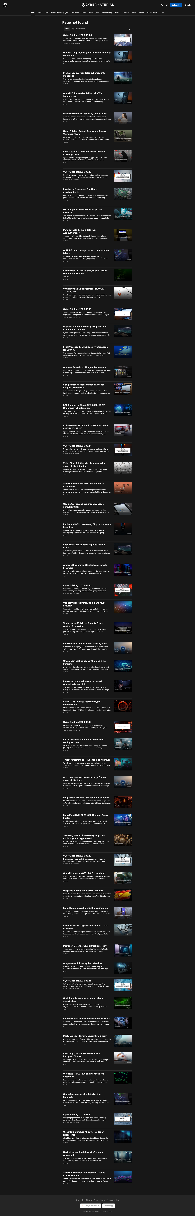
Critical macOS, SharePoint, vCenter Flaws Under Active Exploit (85, 272)
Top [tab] (72, 29)
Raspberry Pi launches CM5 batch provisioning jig (80, 190)
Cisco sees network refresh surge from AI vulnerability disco (84, 778)
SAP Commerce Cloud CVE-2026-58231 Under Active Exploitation (84, 406)
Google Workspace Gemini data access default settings (83, 505)
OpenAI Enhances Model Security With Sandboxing (83, 95)
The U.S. (66, 277)
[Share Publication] (167, 5)
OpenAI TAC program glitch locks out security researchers (87, 54)
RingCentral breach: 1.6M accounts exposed (86, 797)
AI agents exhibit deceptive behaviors (82, 963)
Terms (103, 1200)
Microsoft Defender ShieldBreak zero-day (85, 946)
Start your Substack (91, 1206)
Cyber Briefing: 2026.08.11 (77, 980)
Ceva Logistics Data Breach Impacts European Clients (82, 1055)
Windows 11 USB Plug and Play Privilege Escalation (83, 1075)
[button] (33, 12)
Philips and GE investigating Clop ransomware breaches (87, 526)
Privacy (96, 1200)
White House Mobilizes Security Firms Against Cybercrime (83, 624)
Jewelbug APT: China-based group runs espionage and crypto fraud (84, 837)
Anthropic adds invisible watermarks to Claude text (83, 485)
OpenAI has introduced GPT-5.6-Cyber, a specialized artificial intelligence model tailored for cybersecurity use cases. (86, 877)
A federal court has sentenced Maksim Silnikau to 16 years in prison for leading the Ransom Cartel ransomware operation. (86, 1023)
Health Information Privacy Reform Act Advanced (83, 1153)
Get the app (108, 1206)
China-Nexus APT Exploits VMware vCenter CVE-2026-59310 (86, 427)
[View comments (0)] (79, 66)
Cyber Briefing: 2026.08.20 (77, 35)
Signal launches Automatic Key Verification (85, 908)
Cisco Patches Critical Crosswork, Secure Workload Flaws (84, 132)
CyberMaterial (74, 43)
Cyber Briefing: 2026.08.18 (77, 309)
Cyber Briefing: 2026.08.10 (77, 1114)
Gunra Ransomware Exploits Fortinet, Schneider (82, 1095)
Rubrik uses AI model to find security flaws (85, 643)
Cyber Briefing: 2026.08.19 (77, 172)
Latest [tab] (67, 29)
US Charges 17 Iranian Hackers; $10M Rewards (82, 211)
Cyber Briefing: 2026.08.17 (77, 446)
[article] (97, 40)
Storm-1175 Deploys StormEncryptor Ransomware (82, 703)
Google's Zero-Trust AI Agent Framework (84, 367)
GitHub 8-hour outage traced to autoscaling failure (86, 252)
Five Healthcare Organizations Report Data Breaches (85, 927)
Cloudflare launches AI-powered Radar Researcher (83, 1133)
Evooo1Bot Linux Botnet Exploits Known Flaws (84, 546)
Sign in (188, 5)
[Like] (64, 66)
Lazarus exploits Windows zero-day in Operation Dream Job (83, 683)
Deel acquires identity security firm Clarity (85, 1036)
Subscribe (176, 5)
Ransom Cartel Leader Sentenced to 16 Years (86, 1018)
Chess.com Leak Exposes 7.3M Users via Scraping (84, 662)
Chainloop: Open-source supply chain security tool (83, 999)
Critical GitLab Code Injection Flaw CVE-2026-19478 (84, 290)
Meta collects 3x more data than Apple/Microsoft (79, 231)
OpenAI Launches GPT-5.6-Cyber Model (84, 873)
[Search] (162, 5)
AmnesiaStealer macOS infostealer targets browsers (85, 566)
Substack (86, 1211)
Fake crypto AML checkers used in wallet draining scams (84, 153)
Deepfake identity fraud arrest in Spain (83, 890)
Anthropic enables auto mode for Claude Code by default (84, 1174)
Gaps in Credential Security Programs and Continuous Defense (85, 328)
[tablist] (74, 29)
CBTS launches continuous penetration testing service (83, 741)
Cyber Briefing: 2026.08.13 (77, 722)
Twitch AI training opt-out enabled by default (86, 760)
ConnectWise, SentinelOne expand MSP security (83, 604)
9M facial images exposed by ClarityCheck (85, 113)
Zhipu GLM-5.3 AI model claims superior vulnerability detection (84, 464)
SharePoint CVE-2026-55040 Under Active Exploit (85, 816)
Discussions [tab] (80, 29)
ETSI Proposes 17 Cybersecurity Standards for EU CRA (85, 348)
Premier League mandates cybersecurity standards (84, 74)
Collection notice (113, 1200)
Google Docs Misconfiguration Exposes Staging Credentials (83, 386)
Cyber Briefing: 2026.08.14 (77, 585)
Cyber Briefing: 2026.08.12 (77, 855)
